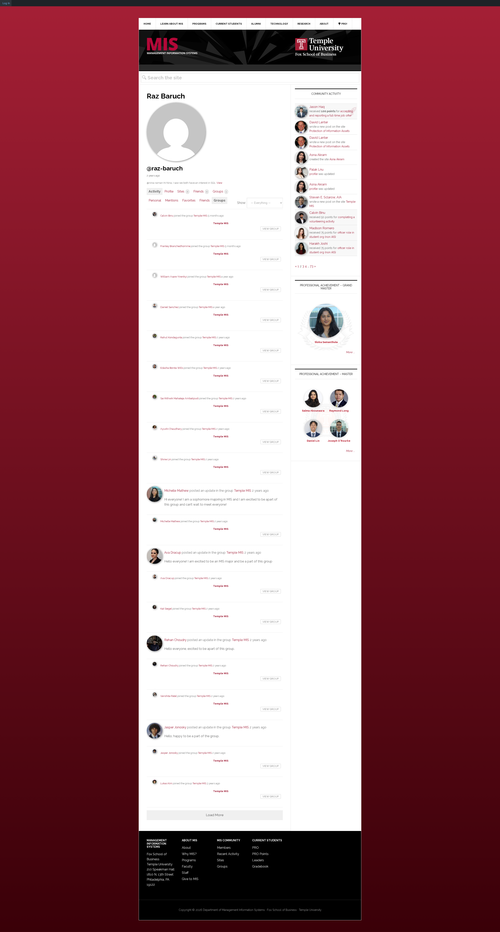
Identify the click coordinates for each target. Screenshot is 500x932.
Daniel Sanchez (169, 307)
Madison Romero (321, 228)
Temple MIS (172, 46)
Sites (182, 191)
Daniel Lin (313, 440)
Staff (185, 873)
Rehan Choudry (175, 640)
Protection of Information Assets (329, 131)
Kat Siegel (166, 608)
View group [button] (270, 228)
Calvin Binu (166, 215)
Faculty (187, 866)
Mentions (171, 200)
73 (311, 266)
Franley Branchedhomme (175, 246)
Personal (155, 200)
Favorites (189, 200)
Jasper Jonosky (175, 727)
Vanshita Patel (168, 696)
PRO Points (260, 854)
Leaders (258, 860)
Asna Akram (318, 155)
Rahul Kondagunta (171, 337)
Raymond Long (339, 410)
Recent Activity (228, 854)
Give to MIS (190, 879)
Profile (168, 191)
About (186, 848)
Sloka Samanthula (326, 342)
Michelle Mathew (176, 490)
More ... (350, 352)
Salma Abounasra (313, 410)
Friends (200, 191)
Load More (215, 815)
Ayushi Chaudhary (171, 428)
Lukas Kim (166, 783)
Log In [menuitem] (6, 3)
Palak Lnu (316, 169)
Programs (189, 860)
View (219, 182)
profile (313, 173)
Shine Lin (165, 459)
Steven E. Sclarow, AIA (325, 197)
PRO (255, 848)
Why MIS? (189, 854)
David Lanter (318, 122)
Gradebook (260, 866)
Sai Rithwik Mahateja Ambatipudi (179, 398)
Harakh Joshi (318, 243)
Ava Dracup (172, 552)
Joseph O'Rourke (339, 440)
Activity (155, 191)
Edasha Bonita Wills (171, 367)
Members (224, 848)
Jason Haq (317, 107)
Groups (220, 191)
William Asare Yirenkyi (173, 276)
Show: (241, 203)
